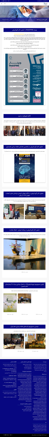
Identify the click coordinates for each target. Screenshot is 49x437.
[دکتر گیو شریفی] (45, 3)
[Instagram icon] (4, 1)
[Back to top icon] (44, 435)
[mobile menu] (5, 4)
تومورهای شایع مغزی (27, 367)
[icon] (3, 1)
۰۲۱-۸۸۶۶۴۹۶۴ (44, 1)
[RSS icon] (2, 1)
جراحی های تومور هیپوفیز (26, 364)
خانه (11, 19)
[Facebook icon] (9, 1)
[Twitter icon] (8, 1)
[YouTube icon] (7, 1)
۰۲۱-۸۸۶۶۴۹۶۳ (39, 1)
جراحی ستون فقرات (27, 365)
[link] (35, 211)
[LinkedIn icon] (5, 1)
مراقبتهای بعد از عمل (27, 368)
